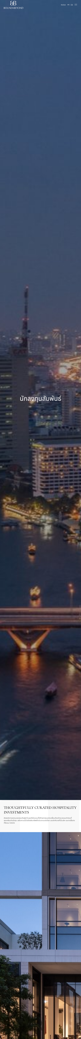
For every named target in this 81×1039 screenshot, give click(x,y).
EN (68, 5)
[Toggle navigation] (75, 4)
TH (72, 5)
